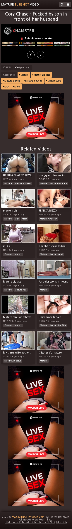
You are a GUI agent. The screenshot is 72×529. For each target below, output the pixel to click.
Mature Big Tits (41, 75)
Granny (8, 254)
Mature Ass (20, 290)
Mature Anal (56, 254)
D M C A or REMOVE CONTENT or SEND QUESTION (36, 522)
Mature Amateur (58, 183)
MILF (6, 87)
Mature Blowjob (33, 81)
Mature (24, 75)
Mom (17, 87)
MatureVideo (20, 4)
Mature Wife (54, 81)
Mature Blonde (12, 81)
